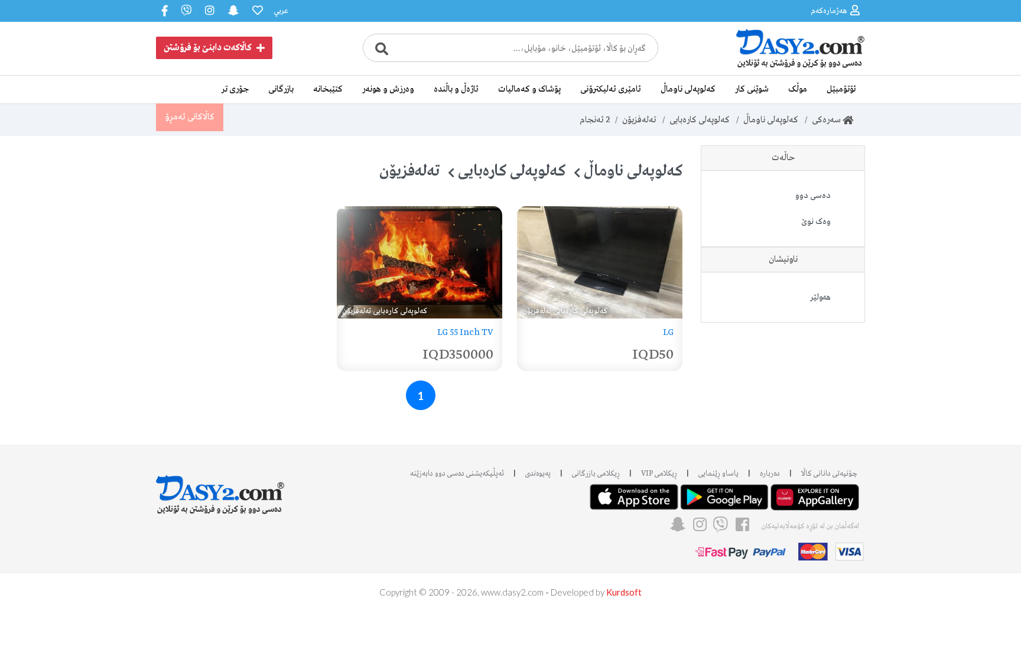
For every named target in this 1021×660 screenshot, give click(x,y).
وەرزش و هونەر (388, 89)
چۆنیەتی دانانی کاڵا (829, 474)
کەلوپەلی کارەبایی (699, 120)
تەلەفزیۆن (639, 120)
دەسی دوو (813, 195)
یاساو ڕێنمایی (718, 474)
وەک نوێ (816, 221)
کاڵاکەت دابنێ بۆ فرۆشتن (208, 48)
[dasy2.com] (220, 489)
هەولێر (820, 297)
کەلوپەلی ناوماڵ (688, 89)
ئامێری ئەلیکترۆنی (610, 89)
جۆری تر (235, 89)
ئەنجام (595, 120)
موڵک (797, 89)
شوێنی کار (752, 89)
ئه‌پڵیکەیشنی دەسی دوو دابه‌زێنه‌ (457, 474)
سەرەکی (827, 120)
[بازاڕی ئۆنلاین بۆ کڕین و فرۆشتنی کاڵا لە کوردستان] (776, 67)
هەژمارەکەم (829, 11)
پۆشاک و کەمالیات (529, 89)
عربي (281, 11)
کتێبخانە (328, 89)
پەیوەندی (538, 474)
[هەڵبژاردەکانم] (256, 11)
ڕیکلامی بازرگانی (596, 474)
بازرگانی (281, 89)
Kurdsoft (624, 592)
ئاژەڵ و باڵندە (456, 89)
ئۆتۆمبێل (841, 89)
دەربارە (770, 474)
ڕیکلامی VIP (659, 474)
